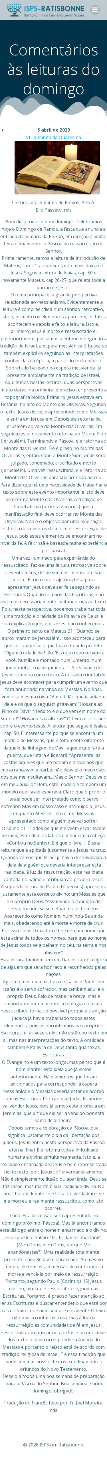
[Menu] (95, 10)
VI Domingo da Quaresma (53, 137)
